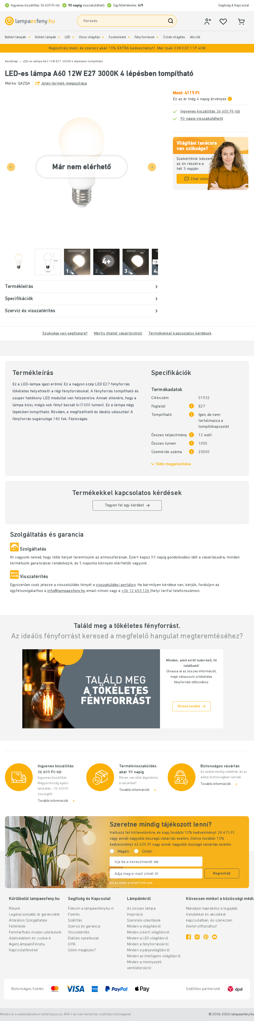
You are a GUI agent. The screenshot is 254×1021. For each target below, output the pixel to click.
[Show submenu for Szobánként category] (129, 37)
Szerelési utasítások (144, 921)
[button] (127, 48)
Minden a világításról (144, 926)
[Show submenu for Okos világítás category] (103, 37)
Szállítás (75, 921)
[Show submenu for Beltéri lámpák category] (29, 37)
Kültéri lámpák (45, 37)
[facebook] (188, 936)
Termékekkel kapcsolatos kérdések (180, 334)
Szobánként (117, 37)
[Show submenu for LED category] (73, 37)
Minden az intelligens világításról (154, 956)
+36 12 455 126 (136, 591)
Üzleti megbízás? (82, 950)
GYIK (72, 944)
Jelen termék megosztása (64, 84)
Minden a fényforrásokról (148, 944)
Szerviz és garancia (84, 926)
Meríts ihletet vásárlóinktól (118, 334)
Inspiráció (135, 915)
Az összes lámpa (141, 909)
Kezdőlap (11, 61)
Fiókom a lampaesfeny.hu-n (91, 909)
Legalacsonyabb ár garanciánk (34, 915)
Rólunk (14, 909)
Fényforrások (145, 37)
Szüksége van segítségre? (65, 334)
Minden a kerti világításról (148, 932)
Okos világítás (89, 37)
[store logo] (30, 21)
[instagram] (197, 936)
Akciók (195, 37)
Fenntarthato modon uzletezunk (35, 932)
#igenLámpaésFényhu (27, 944)
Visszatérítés (79, 932)
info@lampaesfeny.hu (66, 591)
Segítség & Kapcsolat (233, 5)
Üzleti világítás (174, 37)
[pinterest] (205, 936)
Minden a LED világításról (147, 938)
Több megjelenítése (173, 464)
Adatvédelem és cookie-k (30, 938)
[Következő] (155, 261)
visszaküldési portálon (115, 585)
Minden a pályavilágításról (148, 950)
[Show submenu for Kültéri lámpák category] (59, 37)
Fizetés (74, 915)
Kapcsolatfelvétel (23, 950)
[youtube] (214, 936)
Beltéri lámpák (15, 37)
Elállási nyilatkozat (83, 938)
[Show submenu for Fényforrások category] (157, 37)
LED (67, 37)
